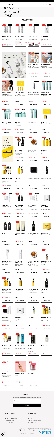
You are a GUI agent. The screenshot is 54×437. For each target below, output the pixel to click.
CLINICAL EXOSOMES (33, 92)
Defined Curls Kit (46, 317)
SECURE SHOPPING (9, 422)
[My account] (47, 5)
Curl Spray (31, 317)
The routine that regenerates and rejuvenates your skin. (6, 320)
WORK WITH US (32, 422)
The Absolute (32, 177)
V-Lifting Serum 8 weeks (33, 94)
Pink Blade (31, 373)
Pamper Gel (44, 345)
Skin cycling (5, 317)
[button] (2, 434)
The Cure (43, 177)
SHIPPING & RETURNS (9, 420)
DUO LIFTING (5, 205)
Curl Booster (19, 289)
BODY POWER (31, 120)
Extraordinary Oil (33, 233)
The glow (44, 289)
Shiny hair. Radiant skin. (46, 123)
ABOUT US (30, 415)
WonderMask (18, 317)
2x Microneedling (18, 39)
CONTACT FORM (8, 415)
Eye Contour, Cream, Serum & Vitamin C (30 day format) (20, 153)
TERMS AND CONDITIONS (10, 418)
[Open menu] (3, 5)
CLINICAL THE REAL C (33, 149)
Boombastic (44, 233)
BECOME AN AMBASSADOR (34, 420)
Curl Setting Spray (32, 319)
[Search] (43, 5)
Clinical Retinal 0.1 (7, 261)
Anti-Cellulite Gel (45, 95)
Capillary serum (46, 261)
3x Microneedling (5, 39)
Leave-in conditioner (32, 292)
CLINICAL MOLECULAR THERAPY (44, 207)
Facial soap (43, 347)
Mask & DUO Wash (6, 348)
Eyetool (4, 373)
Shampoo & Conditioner (20, 236)
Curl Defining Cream (19, 290)
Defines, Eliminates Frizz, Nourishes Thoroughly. (6, 181)
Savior (3, 233)
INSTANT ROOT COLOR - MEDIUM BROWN (32, 347)
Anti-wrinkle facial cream (33, 178)
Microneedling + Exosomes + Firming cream (32, 209)
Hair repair (4, 234)
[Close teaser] (4, 432)
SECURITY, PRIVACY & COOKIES (35, 424)
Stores (30, 418)
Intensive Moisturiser (32, 234)
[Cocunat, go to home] (10, 4)
